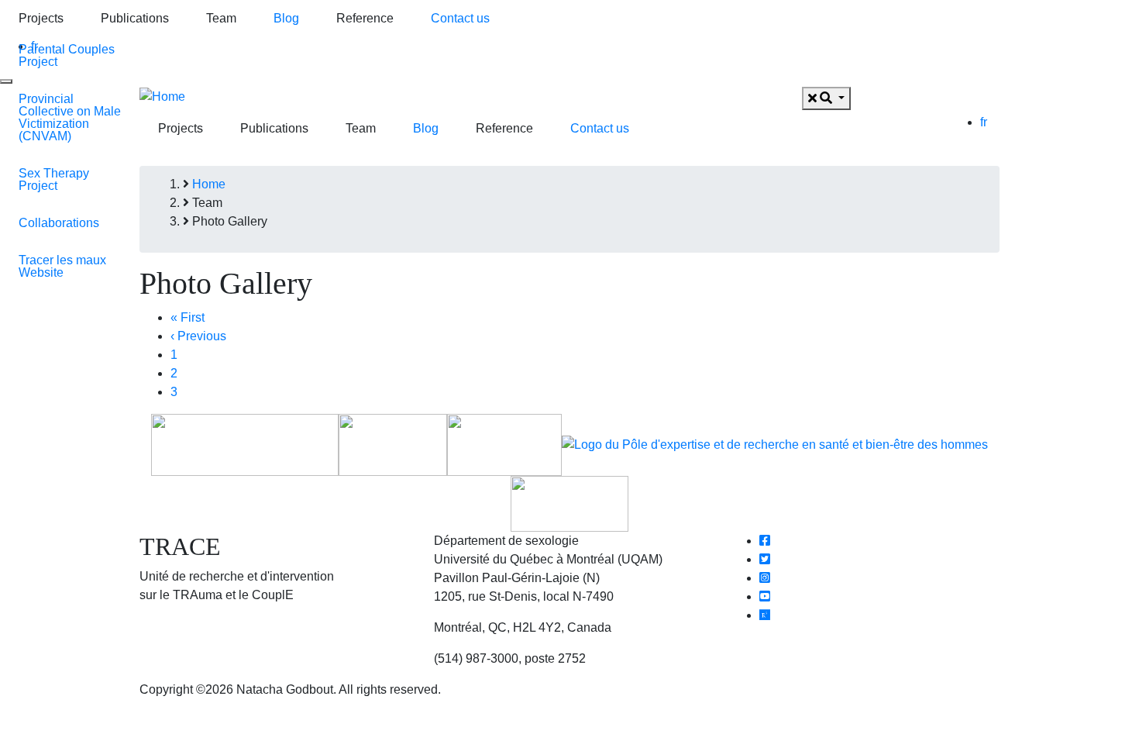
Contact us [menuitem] (460, 18)
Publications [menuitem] (135, 18)
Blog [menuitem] (286, 18)
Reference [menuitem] (365, 18)
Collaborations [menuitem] (59, 222)
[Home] (162, 95)
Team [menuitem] (221, 18)
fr (983, 122)
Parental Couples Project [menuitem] (67, 55)
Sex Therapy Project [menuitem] (54, 179)
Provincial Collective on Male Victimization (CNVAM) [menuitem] (70, 117)
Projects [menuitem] (41, 18)
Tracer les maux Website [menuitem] (62, 266)
